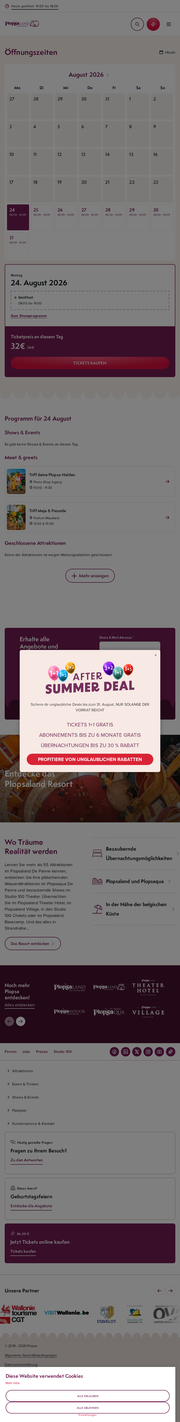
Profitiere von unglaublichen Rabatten (90, 759)
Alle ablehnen (88, 1408)
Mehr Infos (13, 1383)
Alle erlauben (87, 1396)
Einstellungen (88, 1415)
